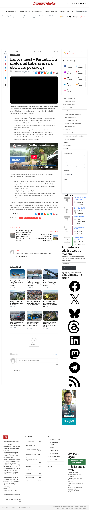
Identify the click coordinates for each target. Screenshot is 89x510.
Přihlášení (67, 129)
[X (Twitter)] (18, 257)
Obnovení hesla (67, 145)
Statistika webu (54, 453)
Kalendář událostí (36, 11)
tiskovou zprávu (79, 52)
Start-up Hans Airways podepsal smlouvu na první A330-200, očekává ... (17, 283)
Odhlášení (65, 148)
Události (50, 466)
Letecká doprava (6, 18)
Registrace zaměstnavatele (73, 114)
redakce (17, 71)
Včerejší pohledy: (73, 476)
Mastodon (71, 451)
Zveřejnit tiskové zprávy (69, 98)
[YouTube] (19, 257)
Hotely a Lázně (14, 16)
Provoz (73, 11)
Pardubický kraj (34, 218)
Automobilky (5, 16)
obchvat (21, 218)
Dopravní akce (60, 508)
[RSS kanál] (75, 387)
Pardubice (26, 218)
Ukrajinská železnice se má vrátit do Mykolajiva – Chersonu (17, 323)
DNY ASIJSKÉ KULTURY (78, 238)
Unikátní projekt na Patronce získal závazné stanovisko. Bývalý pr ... (49, 324)
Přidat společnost (71, 117)
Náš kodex (52, 447)
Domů (11, 52)
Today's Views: (72, 472)
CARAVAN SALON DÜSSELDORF (80, 198)
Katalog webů (64, 11)
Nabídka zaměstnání (51, 11)
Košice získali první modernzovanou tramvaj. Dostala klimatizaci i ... (33, 324)
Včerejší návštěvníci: (73, 478)
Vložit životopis (70, 139)
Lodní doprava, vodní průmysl (47, 16)
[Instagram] (21, 257)
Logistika (35, 16)
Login (56, 354)
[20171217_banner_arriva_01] (74, 407)
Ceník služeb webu (72, 54)
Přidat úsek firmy (72, 120)
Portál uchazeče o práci (71, 133)
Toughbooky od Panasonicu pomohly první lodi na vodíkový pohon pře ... (34, 283)
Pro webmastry (54, 450)
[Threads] (75, 333)
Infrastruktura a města (26, 16)
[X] (75, 306)
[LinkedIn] (23, 257)
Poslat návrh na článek (69, 104)
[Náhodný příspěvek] (70, 17)
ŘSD (40, 218)
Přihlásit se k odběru (68, 268)
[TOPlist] (77, 442)
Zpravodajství (56, 506)
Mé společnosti (70, 126)
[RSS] (26, 257)
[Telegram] (24, 257)
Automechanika (79, 216)
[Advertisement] (44, 34)
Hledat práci (69, 190)
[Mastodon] (75, 360)
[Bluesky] (75, 319)
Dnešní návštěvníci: (73, 474)
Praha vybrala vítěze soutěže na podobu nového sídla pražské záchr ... (50, 304)
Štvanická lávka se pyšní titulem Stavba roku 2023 (16, 303)
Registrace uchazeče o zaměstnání (75, 136)
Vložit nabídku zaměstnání (73, 123)
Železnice (35, 18)
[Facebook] (16, 257)
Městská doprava (17, 18)
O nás (80, 11)
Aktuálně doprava (24, 11)
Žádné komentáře (26, 71)
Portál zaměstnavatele (71, 111)
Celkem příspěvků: (73, 487)
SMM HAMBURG (79, 208)
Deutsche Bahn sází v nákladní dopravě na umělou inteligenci (33, 303)
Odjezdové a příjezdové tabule (74, 508)
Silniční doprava (27, 18)
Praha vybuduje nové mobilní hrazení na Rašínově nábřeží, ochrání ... (49, 283)
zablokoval (77, 462)
